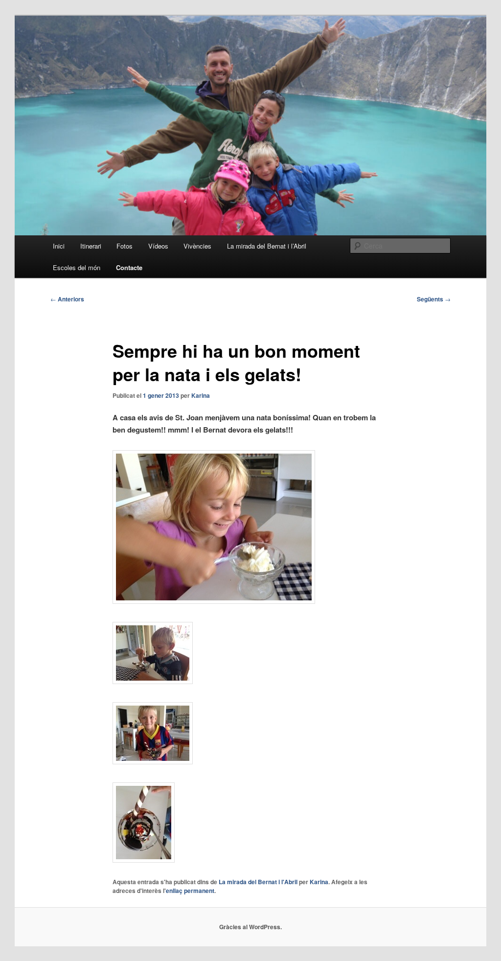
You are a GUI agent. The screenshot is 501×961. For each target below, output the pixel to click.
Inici (59, 246)
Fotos (124, 246)
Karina (200, 395)
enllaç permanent (190, 890)
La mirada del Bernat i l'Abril (258, 881)
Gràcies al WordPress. (250, 926)
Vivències (197, 246)
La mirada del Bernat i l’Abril (266, 246)
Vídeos (158, 246)
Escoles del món (76, 267)
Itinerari (90, 246)
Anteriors (67, 299)
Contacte (129, 267)
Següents (434, 299)
